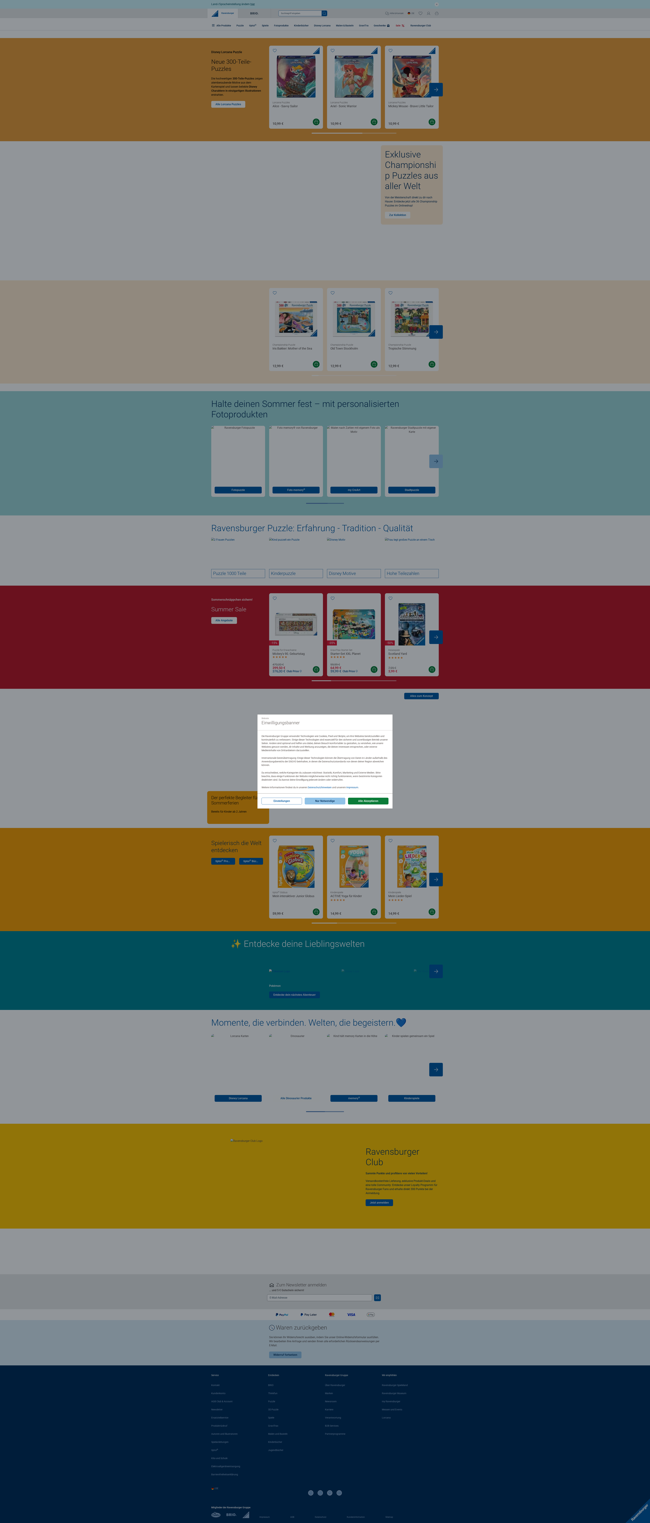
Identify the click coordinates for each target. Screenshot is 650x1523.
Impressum (352, 787)
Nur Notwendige (325, 801)
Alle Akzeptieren (368, 801)
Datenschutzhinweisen (320, 787)
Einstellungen (282, 801)
